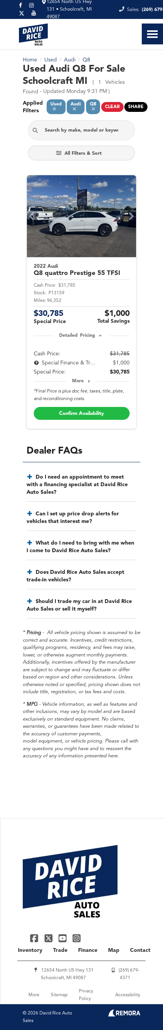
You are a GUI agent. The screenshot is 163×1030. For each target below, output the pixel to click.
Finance (87, 950)
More (78, 381)
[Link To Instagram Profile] (77, 938)
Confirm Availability (81, 413)
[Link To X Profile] (49, 938)
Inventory (30, 950)
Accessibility (127, 995)
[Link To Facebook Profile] (35, 938)
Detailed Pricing (77, 335)
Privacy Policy (86, 995)
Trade (60, 950)
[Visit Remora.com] (124, 1015)
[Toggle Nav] (152, 34)
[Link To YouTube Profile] (63, 938)
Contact (140, 950)
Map (113, 950)
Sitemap (59, 995)
